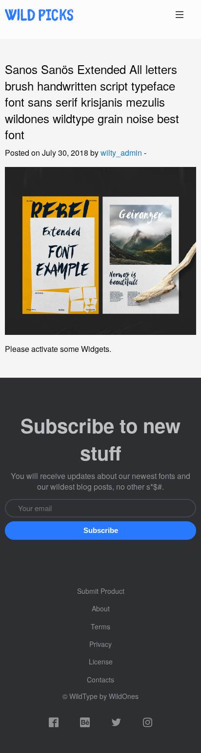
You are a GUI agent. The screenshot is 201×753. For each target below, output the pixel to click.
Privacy (100, 644)
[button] (100, 530)
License (101, 661)
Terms (100, 626)
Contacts (100, 679)
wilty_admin (121, 152)
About (101, 608)
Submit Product (100, 591)
